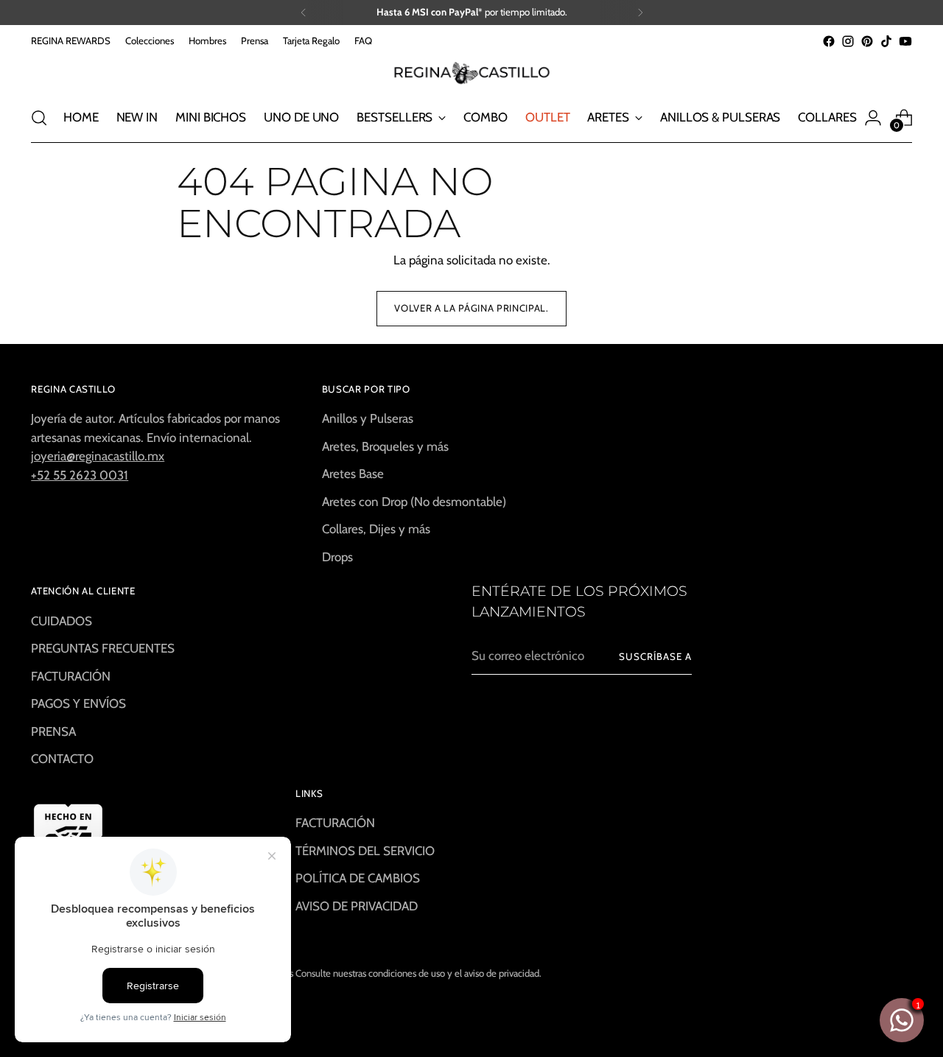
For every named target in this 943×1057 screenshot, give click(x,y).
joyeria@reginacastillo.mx (97, 456)
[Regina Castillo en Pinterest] (867, 41)
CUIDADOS (61, 621)
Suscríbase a (655, 656)
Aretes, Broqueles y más (385, 446)
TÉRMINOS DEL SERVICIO (365, 850)
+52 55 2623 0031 (79, 475)
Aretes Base (353, 473)
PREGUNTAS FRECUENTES (103, 648)
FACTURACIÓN (71, 676)
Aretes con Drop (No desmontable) (414, 501)
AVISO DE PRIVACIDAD (356, 906)
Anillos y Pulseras (367, 418)
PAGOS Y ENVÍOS (78, 703)
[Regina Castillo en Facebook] (828, 41)
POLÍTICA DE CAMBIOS (357, 878)
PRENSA (53, 731)
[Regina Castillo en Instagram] (848, 41)
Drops (337, 556)
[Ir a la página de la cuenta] (873, 118)
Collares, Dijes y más (376, 529)
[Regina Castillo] (471, 72)
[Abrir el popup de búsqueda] (39, 118)
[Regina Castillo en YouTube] (905, 41)
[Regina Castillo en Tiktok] (886, 41)
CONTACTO (62, 758)
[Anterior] (303, 12)
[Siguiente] (640, 12)
